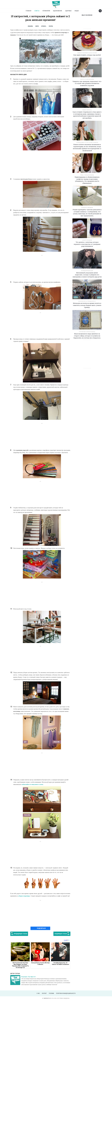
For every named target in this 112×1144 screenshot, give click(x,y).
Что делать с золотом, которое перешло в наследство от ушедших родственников (87, 244)
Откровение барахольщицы (87, 331)
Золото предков (87, 240)
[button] (20, 38)
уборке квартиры (24, 896)
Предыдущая (20, 933)
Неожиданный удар (87, 270)
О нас (38, 993)
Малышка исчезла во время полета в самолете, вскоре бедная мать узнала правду (87, 305)
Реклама (51, 993)
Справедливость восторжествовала (87, 142)
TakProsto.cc (47, 998)
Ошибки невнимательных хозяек (87, 53)
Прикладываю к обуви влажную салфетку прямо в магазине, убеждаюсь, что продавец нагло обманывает (87, 180)
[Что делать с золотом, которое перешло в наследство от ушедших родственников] (87, 229)
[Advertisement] (40, 164)
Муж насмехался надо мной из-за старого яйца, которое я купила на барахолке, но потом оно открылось (87, 336)
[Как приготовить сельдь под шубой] (87, 41)
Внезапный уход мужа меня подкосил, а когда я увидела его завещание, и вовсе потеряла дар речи (87, 275)
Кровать (43, 26)
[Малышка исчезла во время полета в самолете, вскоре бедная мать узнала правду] (87, 290)
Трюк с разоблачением (87, 175)
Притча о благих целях (87, 79)
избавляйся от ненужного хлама (32, 784)
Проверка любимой (87, 207)
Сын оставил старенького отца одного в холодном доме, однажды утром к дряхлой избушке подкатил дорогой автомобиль (87, 115)
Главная (28, 11)
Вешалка (30, 26)
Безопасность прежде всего (87, 301)
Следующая (60, 933)
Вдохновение (57, 11)
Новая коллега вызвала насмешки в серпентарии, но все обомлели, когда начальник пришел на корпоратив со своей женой (87, 147)
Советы (36, 11)
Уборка (51, 26)
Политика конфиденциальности (65, 993)
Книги (37, 26)
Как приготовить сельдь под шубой (87, 55)
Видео (77, 11)
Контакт (44, 993)
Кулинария (46, 11)
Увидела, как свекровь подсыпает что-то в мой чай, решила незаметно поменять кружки (87, 83)
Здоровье (68, 11)
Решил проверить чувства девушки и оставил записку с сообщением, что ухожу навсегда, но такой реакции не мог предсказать (87, 213)
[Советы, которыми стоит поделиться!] (56, 3)
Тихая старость (87, 110)
